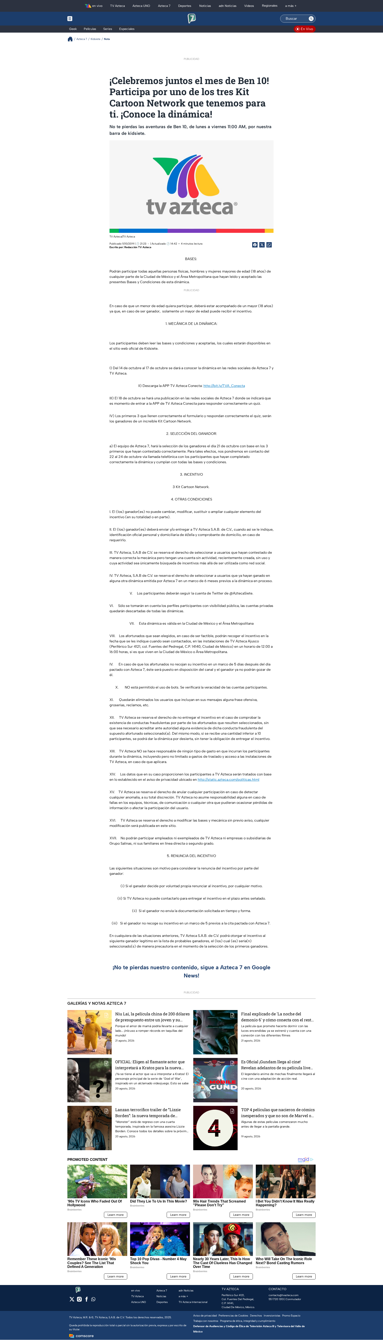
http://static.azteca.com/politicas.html (228, 779)
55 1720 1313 (276, 1299)
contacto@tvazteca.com (284, 1295)
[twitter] (72, 1301)
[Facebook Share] (255, 244)
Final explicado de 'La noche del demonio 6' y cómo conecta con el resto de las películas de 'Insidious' (277, 1017)
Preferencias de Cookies (233, 1315)
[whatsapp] (93, 1300)
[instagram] (79, 1301)
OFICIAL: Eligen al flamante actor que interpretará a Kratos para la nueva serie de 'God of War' (150, 1065)
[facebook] (86, 1301)
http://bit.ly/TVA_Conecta (224, 386)
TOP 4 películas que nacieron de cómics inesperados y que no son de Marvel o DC (278, 1113)
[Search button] (311, 18)
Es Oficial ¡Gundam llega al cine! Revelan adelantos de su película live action (275, 1065)
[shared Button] (269, 244)
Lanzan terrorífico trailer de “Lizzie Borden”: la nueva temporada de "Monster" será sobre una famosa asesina (148, 1113)
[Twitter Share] (262, 244)
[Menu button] (85, 19)
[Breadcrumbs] (71, 39)
